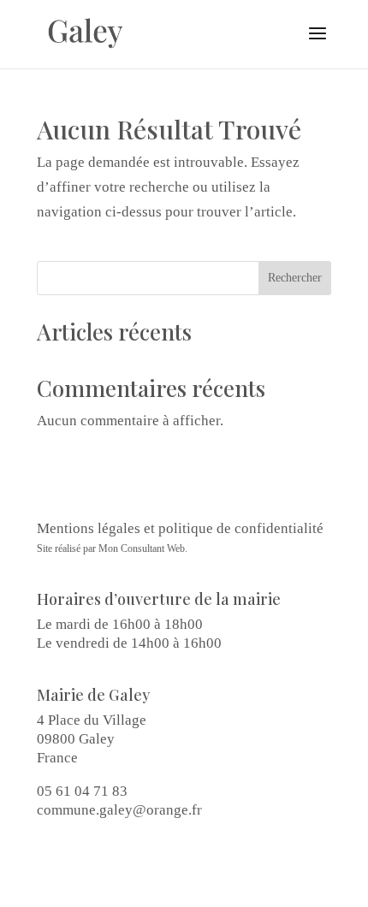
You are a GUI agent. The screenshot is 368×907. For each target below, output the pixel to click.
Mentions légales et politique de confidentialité (180, 528)
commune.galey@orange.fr (119, 810)
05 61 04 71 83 (82, 791)
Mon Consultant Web (141, 548)
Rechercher (295, 277)
